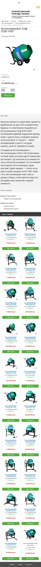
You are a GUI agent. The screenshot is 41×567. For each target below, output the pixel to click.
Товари (20, 564)
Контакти (29, 564)
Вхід (38, 7)
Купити (9, 95)
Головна (11, 564)
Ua (21, 3)
